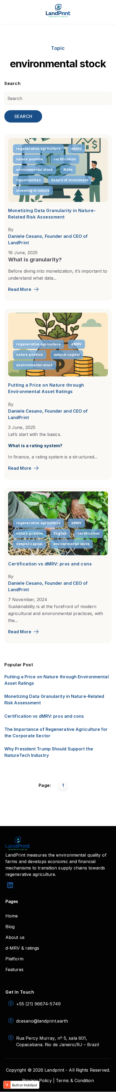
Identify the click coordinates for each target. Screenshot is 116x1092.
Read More (19, 289)
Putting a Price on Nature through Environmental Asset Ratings (56, 680)
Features (14, 969)
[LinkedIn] (10, 886)
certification (65, 159)
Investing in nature (33, 190)
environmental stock (34, 170)
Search (23, 116)
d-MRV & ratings (22, 948)
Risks (68, 170)
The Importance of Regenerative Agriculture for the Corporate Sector (56, 732)
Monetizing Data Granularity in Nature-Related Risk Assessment (54, 699)
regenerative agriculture (38, 149)
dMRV (76, 149)
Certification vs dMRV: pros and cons (50, 564)
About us (15, 937)
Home (11, 916)
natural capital (67, 355)
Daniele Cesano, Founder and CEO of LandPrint (48, 239)
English (60, 533)
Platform (14, 958)
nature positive (29, 159)
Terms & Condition (75, 1080)
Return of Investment (69, 180)
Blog (10, 926)
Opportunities (28, 180)
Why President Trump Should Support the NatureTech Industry (48, 752)
